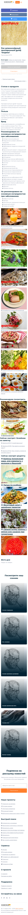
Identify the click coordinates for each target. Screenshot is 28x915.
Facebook (14, 10)
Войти (17, 2)
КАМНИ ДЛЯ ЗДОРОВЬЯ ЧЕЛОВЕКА (13, 830)
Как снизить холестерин (9, 840)
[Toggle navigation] (21, 2)
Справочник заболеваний (10, 857)
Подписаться (14, 790)
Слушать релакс (7, 806)
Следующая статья (19, 81)
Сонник (5, 861)
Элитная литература (9, 808)
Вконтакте (15, 14)
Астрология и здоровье (9, 823)
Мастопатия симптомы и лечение (12, 825)
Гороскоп (5, 859)
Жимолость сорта (7, 828)
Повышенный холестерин (10, 837)
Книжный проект (7, 811)
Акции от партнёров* (14, 67)
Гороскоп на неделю (9, 804)
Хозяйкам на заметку (8, 854)
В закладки (14, 71)
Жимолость (5, 835)
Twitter (14, 19)
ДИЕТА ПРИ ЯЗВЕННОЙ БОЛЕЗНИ (12, 833)
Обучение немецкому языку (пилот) (13, 813)
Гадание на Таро (7, 864)
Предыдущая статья (9, 79)
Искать (4, 849)
